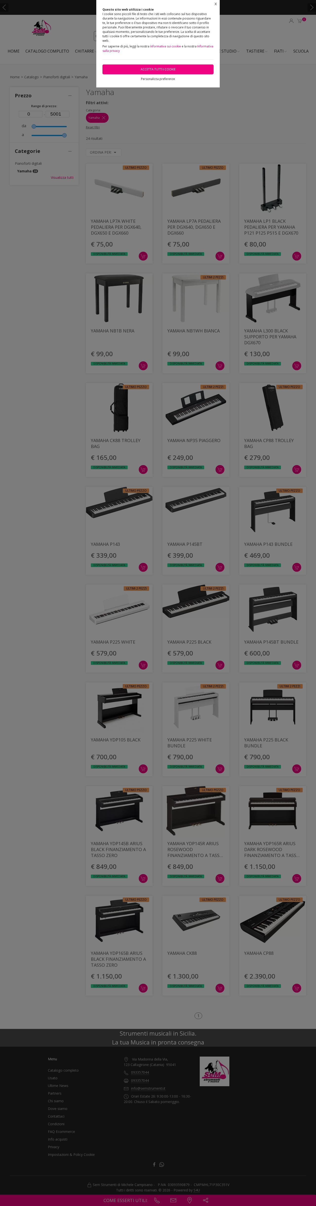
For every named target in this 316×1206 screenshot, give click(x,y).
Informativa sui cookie (165, 46)
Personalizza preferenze (158, 79)
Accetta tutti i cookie (158, 69)
